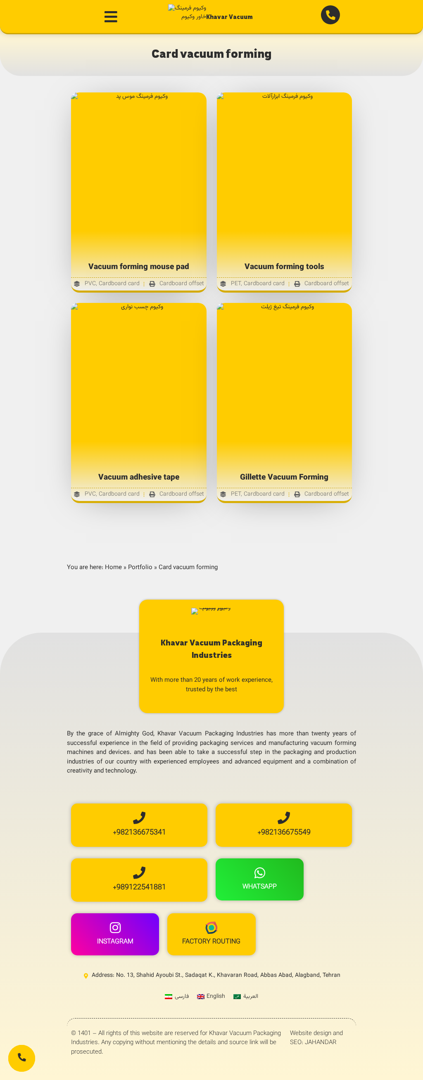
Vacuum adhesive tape (138, 478)
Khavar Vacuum (229, 17)
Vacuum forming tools (284, 267)
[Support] (21, 1058)
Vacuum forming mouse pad (138, 267)
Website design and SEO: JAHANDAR (316, 1038)
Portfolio (140, 567)
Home (113, 567)
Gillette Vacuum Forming (284, 478)
